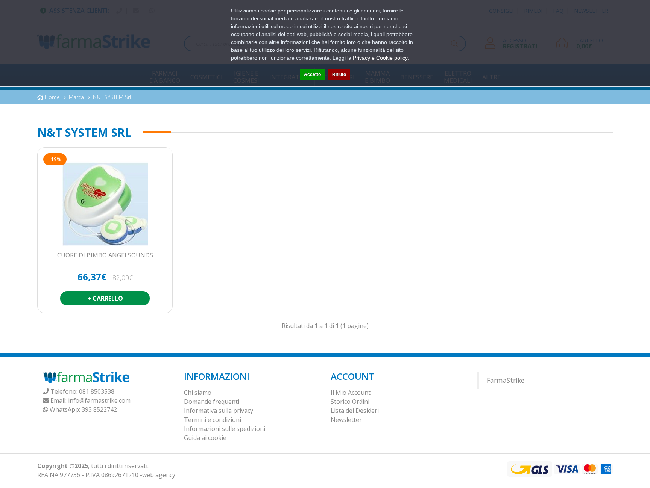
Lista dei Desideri (355, 410)
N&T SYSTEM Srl (112, 97)
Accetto (312, 74)
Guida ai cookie (205, 438)
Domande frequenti (211, 401)
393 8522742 (99, 409)
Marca (76, 97)
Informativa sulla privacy (218, 410)
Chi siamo (197, 392)
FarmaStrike (505, 380)
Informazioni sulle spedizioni (224, 429)
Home (52, 97)
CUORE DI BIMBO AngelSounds (105, 255)
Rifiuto (339, 74)
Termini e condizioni (212, 419)
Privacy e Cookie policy (380, 58)
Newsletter (346, 419)
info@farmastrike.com (99, 400)
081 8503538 (96, 391)
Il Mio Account (351, 392)
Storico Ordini (350, 401)
